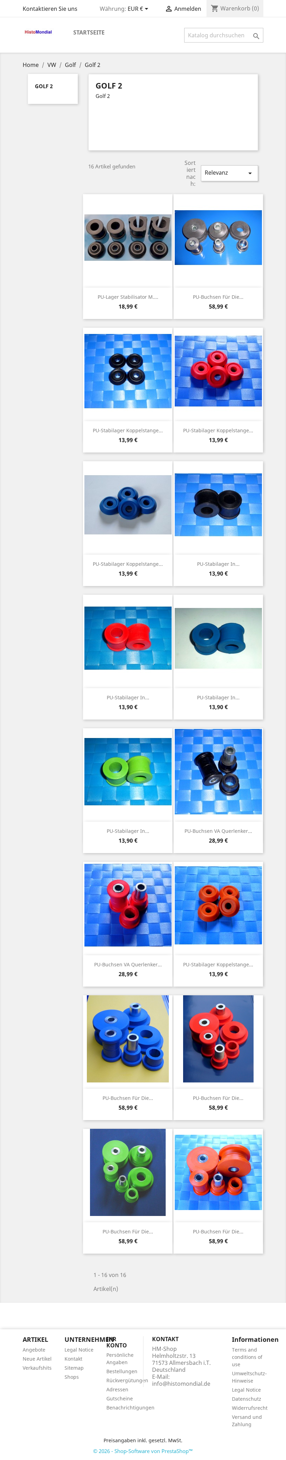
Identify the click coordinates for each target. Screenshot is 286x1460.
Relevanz (229, 173)
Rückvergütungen (127, 1380)
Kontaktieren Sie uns (50, 9)
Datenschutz (246, 1399)
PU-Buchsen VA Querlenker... (218, 831)
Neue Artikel (37, 1358)
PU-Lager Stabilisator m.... (128, 297)
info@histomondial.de (181, 1383)
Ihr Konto (116, 1342)
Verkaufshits (37, 1367)
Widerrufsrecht (250, 1408)
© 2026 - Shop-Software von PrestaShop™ (143, 1450)
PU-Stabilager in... (218, 564)
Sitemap (74, 1367)
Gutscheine (119, 1398)
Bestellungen (121, 1371)
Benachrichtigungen (130, 1407)
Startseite (89, 32)
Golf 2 (44, 86)
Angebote (34, 1349)
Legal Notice (79, 1349)
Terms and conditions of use (247, 1357)
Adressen (117, 1389)
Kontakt (73, 1358)
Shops (72, 1377)
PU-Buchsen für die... (218, 297)
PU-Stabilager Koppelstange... (128, 430)
